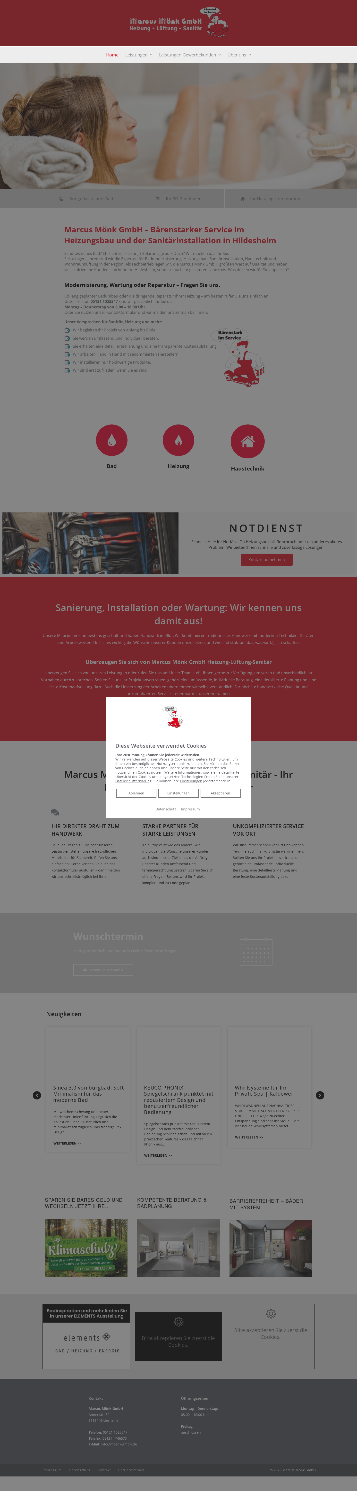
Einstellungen (178, 793)
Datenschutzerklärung (133, 781)
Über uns (237, 55)
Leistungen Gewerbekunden (187, 55)
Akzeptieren (220, 793)
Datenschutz (165, 809)
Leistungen (136, 55)
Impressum (190, 809)
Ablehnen (136, 793)
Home (112, 55)
